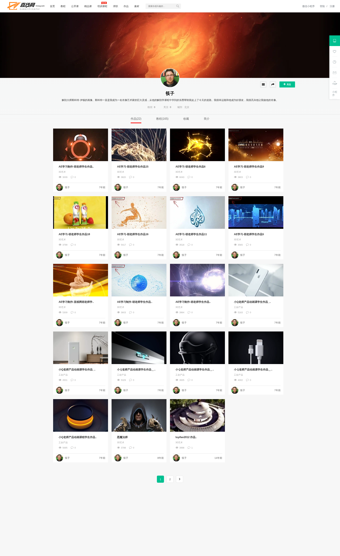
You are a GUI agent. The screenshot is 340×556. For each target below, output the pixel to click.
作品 (126, 6)
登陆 (322, 6)
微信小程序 (308, 6)
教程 (63, 6)
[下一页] (179, 479)
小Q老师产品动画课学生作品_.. (252, 301)
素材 (136, 6)
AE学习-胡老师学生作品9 (249, 166)
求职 (115, 6)
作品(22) (136, 118)
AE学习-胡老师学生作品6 (190, 166)
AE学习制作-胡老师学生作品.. (76, 166)
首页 (52, 6)
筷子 (67, 187)
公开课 (75, 6)
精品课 (88, 6)
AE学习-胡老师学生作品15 (132, 166)
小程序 (334, 93)
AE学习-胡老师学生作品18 (74, 234)
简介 (206, 118)
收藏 (186, 118)
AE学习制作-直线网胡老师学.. (76, 301)
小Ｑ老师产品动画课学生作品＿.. (136, 369)
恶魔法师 (122, 437)
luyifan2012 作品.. (186, 437)
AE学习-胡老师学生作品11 (191, 234)
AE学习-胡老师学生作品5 (249, 234)
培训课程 (102, 6)
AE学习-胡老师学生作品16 (132, 234)
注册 (332, 6)
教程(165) (162, 118)
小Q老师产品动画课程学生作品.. (78, 437)
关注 (288, 84)
